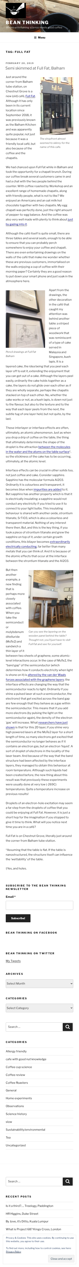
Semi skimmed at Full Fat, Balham (35, 68)
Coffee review (15, 1075)
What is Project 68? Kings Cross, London (33, 1229)
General (11, 1090)
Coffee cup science (19, 1067)
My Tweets (13, 961)
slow (9, 1122)
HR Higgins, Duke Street (22, 1213)
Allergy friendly (16, 1051)
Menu (41, 37)
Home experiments (19, 1098)
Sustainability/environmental (25, 1129)
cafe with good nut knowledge (26, 1059)
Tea (8, 1137)
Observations (15, 1106)
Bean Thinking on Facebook (31, 932)
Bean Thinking (27, 22)
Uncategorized (16, 1145)
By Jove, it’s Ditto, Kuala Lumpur (27, 1221)
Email (11, 897)
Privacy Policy (13, 1251)
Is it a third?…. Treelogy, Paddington (29, 1206)
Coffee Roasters (17, 1082)
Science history (16, 1114)
